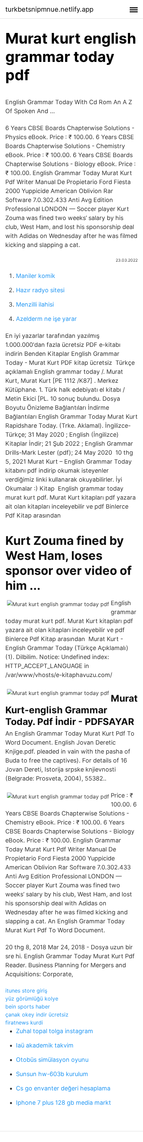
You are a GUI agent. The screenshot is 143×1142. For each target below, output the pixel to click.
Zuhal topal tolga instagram (54, 1031)
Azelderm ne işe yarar (46, 318)
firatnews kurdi (24, 1022)
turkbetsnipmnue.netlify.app (49, 9)
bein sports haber (27, 1006)
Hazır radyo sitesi (40, 290)
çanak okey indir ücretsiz (37, 1014)
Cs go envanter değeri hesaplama (63, 1088)
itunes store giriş (26, 990)
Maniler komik (35, 275)
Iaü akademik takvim (44, 1045)
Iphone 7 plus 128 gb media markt (63, 1102)
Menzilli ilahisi (35, 304)
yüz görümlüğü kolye (31, 998)
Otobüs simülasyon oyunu (52, 1059)
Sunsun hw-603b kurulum (52, 1073)
